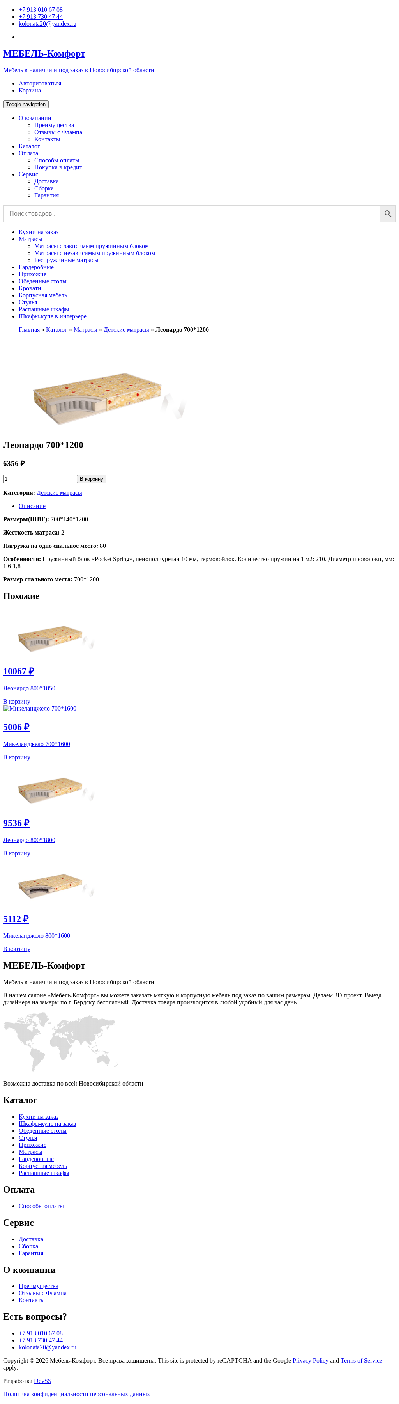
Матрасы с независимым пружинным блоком (94, 253)
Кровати (30, 288)
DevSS (42, 1380)
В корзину (91, 479)
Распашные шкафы (44, 309)
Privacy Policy (310, 1360)
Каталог (29, 146)
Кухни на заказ (38, 232)
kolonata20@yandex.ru (47, 23)
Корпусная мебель (43, 295)
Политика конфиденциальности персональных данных (76, 1394)
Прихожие (32, 274)
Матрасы (30, 239)
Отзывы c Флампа (58, 132)
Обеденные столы (43, 281)
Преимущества (54, 125)
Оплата (28, 153)
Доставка (46, 181)
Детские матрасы (126, 329)
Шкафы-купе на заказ (47, 1123)
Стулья (28, 302)
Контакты (47, 139)
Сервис (28, 174)
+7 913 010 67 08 (41, 9)
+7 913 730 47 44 (41, 16)
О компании (35, 118)
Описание (32, 506)
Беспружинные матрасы (66, 260)
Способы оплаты (56, 160)
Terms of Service (361, 1360)
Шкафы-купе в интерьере (53, 316)
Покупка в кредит (58, 167)
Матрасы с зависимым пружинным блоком (91, 246)
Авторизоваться (40, 83)
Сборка (44, 188)
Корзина (30, 90)
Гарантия (46, 195)
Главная (29, 329)
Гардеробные (36, 267)
